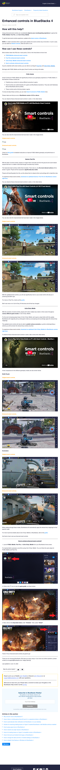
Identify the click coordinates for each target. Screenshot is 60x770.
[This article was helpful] (18, 669)
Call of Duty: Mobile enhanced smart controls (18, 60)
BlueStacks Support (17, 10)
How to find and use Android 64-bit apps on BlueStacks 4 (18, 735)
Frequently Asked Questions (40, 10)
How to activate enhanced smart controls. (17, 63)
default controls (15, 43)
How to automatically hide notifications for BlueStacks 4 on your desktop (22, 722)
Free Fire (39, 66)
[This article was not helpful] (22, 669)
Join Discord (37, 676)
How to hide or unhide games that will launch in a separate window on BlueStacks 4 (25, 719)
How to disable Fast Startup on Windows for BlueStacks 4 (18, 740)
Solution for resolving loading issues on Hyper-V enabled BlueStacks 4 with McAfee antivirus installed (30, 724)
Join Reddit (23, 676)
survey (25, 684)
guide (23, 300)
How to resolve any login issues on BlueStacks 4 (16, 730)
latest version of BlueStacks (39, 38)
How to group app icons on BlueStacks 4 (14, 727)
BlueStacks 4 (27, 10)
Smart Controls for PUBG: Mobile (36, 92)
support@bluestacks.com (11, 678)
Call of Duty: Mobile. (49, 66)
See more (6, 744)
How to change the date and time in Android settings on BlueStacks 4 (21, 737)
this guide (10, 152)
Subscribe (30, 706)
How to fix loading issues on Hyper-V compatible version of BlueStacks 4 (22, 732)
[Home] (6, 3)
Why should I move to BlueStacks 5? (13, 716)
